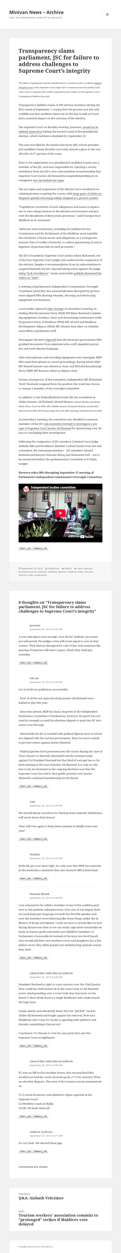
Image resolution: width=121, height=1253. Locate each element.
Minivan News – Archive (36, 12)
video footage (55, 308)
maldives (42, 571)
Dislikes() (40, 548)
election (88, 568)
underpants (41, 575)
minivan (89, 571)
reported (50, 339)
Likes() (25, 548)
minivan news (26, 575)
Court (80, 568)
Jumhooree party (27, 571)
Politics (68, 568)
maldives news (75, 571)
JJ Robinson (53, 568)
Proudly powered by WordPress (36, 1246)
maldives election (57, 571)
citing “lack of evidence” (34, 273)
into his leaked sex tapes (48, 180)
